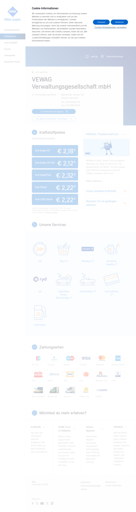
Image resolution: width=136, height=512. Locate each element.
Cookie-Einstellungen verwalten (110, 27)
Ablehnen (119, 22)
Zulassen (101, 22)
